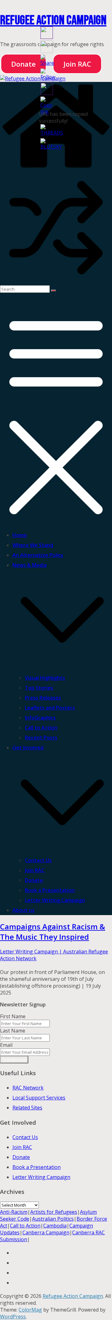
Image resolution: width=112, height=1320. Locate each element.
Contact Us (38, 860)
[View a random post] (56, 281)
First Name (13, 1016)
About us (23, 910)
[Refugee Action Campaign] (32, 78)
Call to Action (41, 727)
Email (6, 1045)
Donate (23, 64)
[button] (62, 667)
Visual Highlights (45, 677)
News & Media (29, 565)
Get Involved (28, 747)
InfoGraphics (40, 717)
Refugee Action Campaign (53, 20)
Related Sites (27, 1107)
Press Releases (43, 697)
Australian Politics (53, 1218)
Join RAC (34, 870)
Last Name (12, 1030)
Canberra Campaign (45, 1232)
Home (19, 535)
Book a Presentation (50, 890)
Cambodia (55, 1225)
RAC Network (28, 1087)
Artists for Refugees (53, 1211)
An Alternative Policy (37, 555)
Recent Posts (41, 737)
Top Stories (39, 687)
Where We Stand (32, 545)
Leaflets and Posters (50, 707)
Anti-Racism (13, 1211)
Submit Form (14, 1059)
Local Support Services (38, 1097)
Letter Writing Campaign (55, 900)
